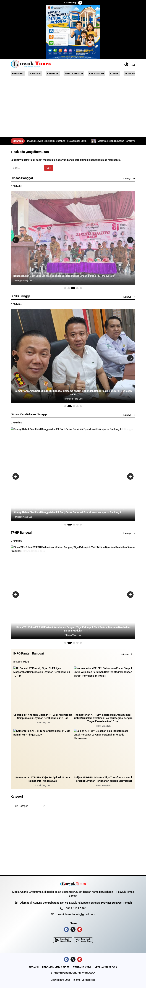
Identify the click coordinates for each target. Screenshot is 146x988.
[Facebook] (66, 929)
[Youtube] (79, 929)
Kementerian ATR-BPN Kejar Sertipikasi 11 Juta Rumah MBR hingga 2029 (42, 779)
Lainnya (127, 178)
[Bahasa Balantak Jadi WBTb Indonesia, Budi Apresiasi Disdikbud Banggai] (73, 474)
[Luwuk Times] (31, 64)
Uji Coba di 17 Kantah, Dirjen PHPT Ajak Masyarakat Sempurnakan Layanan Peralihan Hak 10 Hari (43, 716)
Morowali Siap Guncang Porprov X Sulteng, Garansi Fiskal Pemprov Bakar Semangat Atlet (92, 141)
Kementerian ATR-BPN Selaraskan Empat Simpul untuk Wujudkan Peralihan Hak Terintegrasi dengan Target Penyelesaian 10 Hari (103, 718)
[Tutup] (80, 3)
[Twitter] (73, 929)
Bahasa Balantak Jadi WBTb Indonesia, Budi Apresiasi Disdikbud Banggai (54, 512)
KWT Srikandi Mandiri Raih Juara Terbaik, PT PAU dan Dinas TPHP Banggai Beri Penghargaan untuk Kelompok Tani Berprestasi (73, 629)
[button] (126, 64)
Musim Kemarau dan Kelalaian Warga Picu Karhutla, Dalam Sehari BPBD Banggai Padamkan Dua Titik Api (73, 394)
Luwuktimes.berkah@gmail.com (76, 914)
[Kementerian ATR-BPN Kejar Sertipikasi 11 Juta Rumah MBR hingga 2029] (42, 751)
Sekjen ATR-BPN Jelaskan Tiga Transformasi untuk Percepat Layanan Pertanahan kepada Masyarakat (103, 779)
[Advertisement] (73, 107)
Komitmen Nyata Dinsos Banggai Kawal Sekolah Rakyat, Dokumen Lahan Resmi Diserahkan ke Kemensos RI (72, 274)
